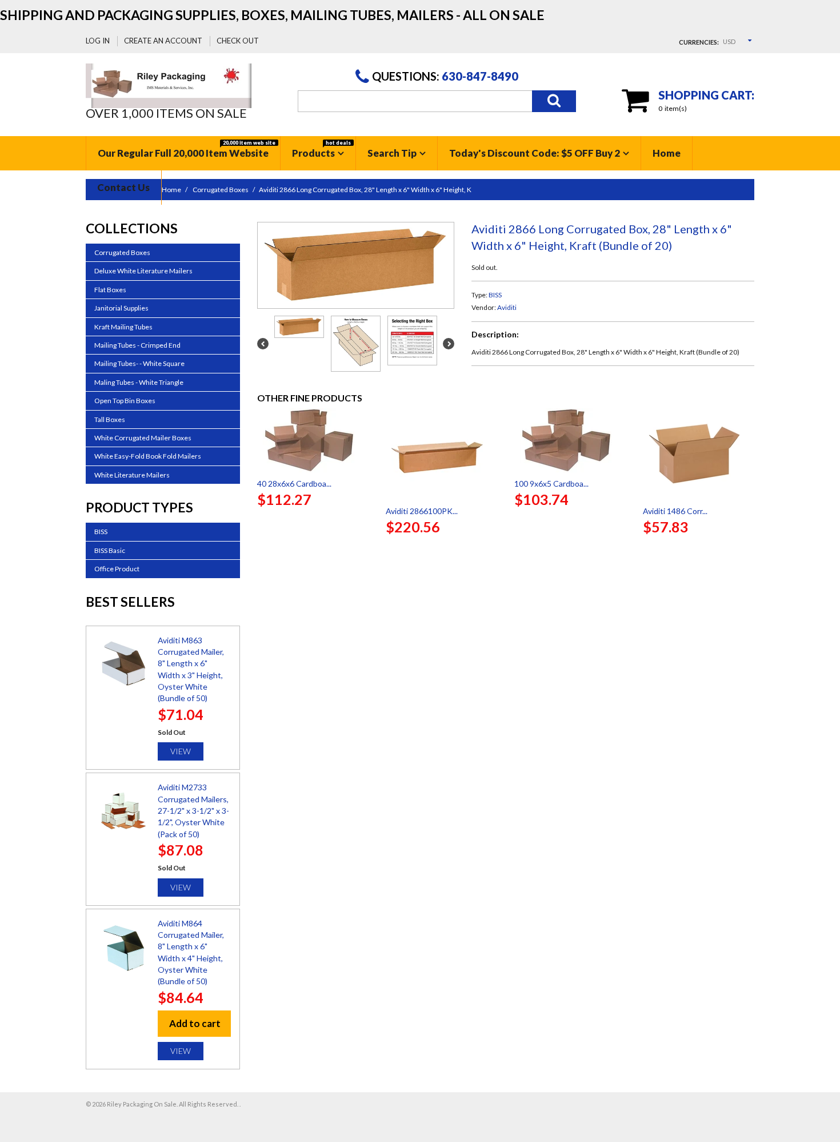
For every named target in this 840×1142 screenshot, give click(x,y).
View (180, 751)
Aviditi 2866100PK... (422, 511)
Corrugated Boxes (122, 252)
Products (321, 149)
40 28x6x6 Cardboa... (294, 483)
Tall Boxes (109, 419)
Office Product (116, 568)
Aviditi (507, 307)
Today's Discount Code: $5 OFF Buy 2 (534, 153)
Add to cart (195, 1023)
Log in (98, 40)
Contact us (123, 187)
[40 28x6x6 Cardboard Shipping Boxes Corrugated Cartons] (313, 440)
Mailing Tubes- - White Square (139, 363)
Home (667, 153)
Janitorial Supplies (121, 308)
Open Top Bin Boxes (124, 400)
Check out (238, 40)
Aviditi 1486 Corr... (675, 511)
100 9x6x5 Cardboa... (551, 483)
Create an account (163, 40)
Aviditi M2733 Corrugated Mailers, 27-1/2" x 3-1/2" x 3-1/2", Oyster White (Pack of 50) (193, 810)
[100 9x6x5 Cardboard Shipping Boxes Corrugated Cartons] (570, 440)
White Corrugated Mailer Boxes (142, 437)
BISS (495, 295)
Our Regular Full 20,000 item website (186, 149)
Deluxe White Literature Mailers (143, 270)
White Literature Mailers (132, 475)
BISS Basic (109, 550)
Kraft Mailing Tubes (123, 327)
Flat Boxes (110, 289)
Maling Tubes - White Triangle (138, 382)
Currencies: (699, 42)
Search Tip (392, 153)
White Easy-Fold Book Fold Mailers (147, 456)
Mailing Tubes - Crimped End (137, 345)
